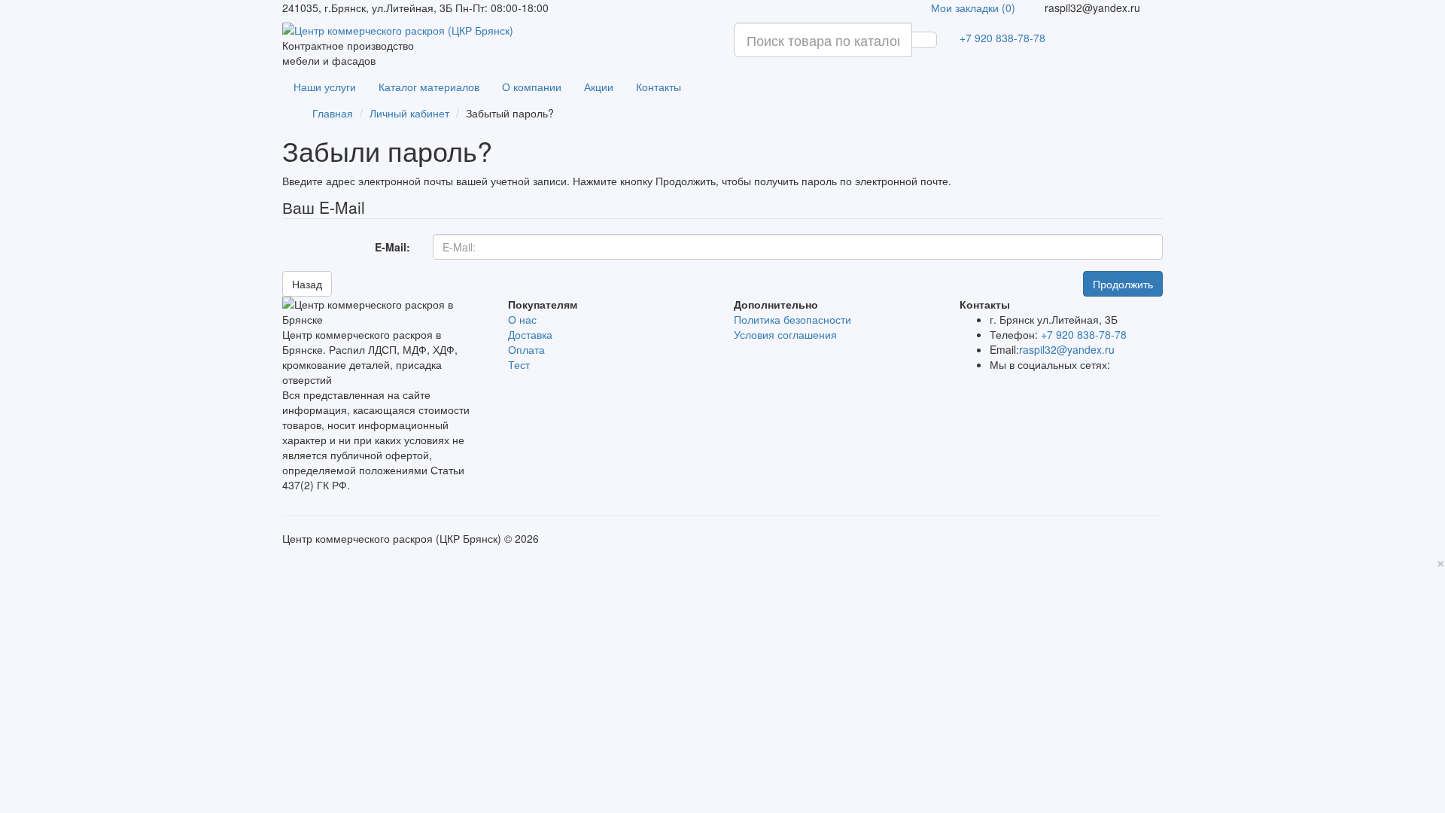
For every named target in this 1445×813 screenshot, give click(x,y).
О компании (531, 86)
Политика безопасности (792, 319)
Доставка (530, 334)
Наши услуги (325, 86)
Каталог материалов (429, 86)
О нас (522, 319)
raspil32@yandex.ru (1067, 349)
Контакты (658, 86)
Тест (519, 364)
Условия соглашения (785, 334)
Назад (307, 283)
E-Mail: (392, 246)
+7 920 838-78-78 (1002, 37)
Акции (598, 86)
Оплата (526, 349)
